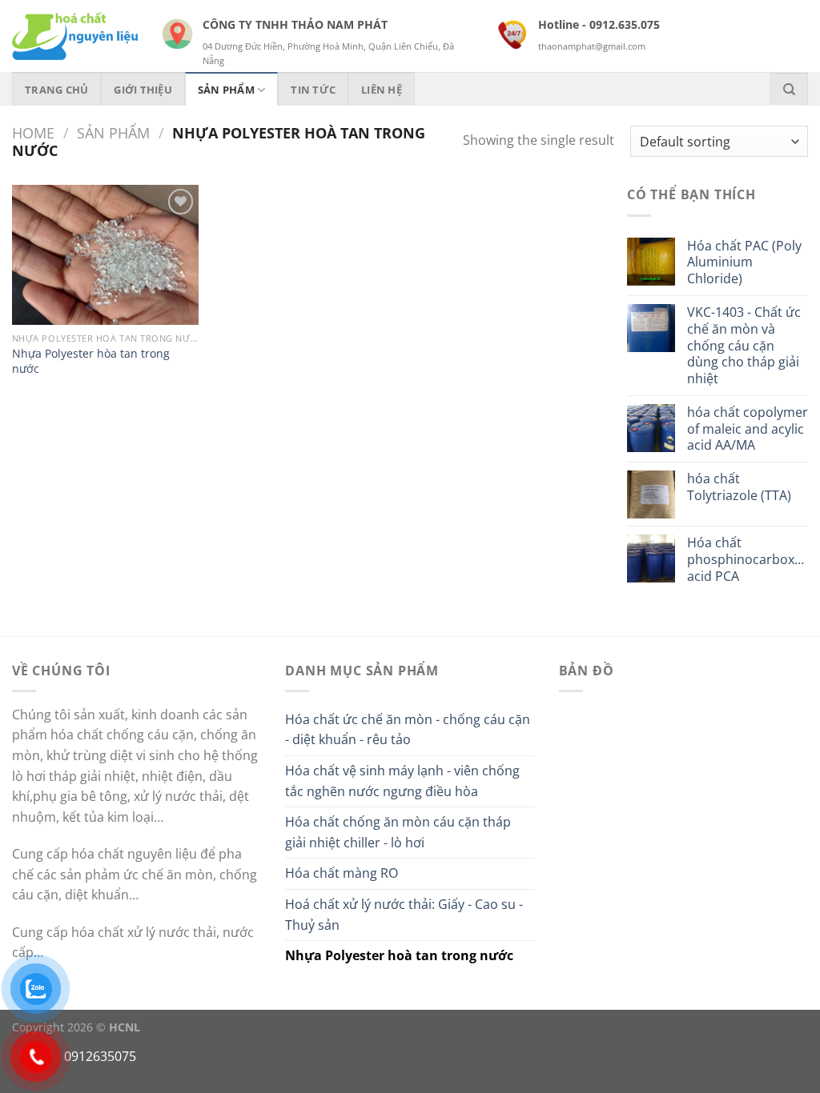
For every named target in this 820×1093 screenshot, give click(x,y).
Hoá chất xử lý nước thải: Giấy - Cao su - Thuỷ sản (404, 914)
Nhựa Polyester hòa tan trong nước (91, 361)
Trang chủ (56, 89)
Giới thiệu (143, 89)
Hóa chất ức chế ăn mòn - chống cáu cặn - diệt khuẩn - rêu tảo (407, 730)
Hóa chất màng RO (341, 873)
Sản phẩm (113, 132)
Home (33, 132)
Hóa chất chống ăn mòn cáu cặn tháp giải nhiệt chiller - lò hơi (398, 832)
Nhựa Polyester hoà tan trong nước (399, 955)
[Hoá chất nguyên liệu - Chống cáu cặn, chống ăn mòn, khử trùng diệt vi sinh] (75, 36)
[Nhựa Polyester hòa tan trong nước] (105, 255)
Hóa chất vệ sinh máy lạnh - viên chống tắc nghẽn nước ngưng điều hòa (402, 781)
